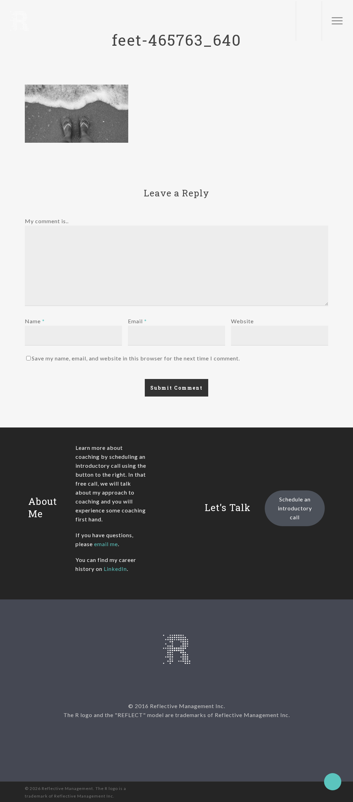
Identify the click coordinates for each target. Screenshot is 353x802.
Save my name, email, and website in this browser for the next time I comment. (136, 358)
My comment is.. (47, 221)
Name (35, 321)
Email (137, 321)
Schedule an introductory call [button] (295, 508)
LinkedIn (115, 568)
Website (242, 321)
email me (106, 544)
